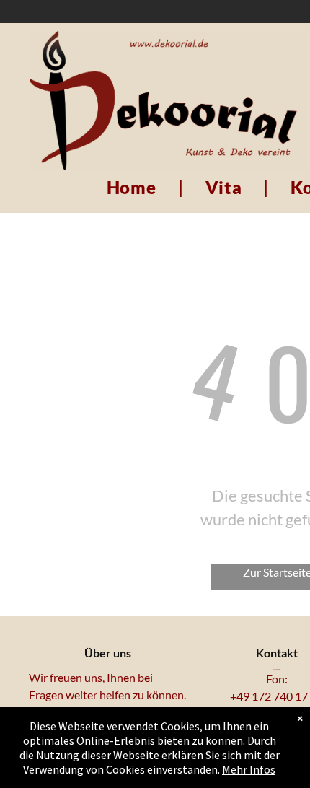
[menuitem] (133, 187)
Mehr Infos (248, 769)
